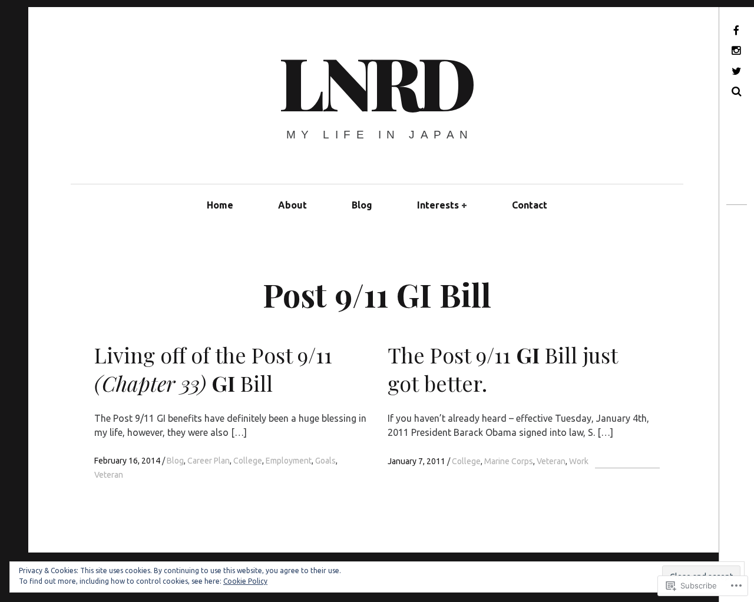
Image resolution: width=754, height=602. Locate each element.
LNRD (375, 81)
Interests (438, 205)
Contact (529, 205)
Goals (325, 460)
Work (578, 461)
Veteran (108, 474)
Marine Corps (508, 461)
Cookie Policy (245, 581)
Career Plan (208, 460)
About (292, 205)
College (247, 460)
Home (220, 205)
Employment (289, 460)
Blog (362, 205)
